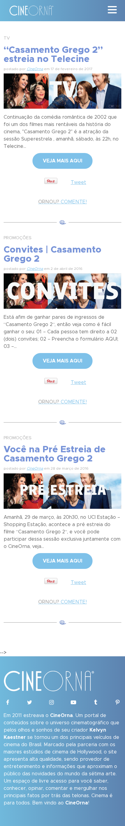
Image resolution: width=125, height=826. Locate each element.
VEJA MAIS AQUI (62, 160)
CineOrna (35, 69)
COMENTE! (62, 201)
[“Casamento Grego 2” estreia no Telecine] (62, 90)
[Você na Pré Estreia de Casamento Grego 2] (62, 490)
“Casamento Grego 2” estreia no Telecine (53, 55)
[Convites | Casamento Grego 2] (62, 289)
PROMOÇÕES (18, 238)
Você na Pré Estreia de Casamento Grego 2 (55, 454)
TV (7, 38)
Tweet (78, 182)
